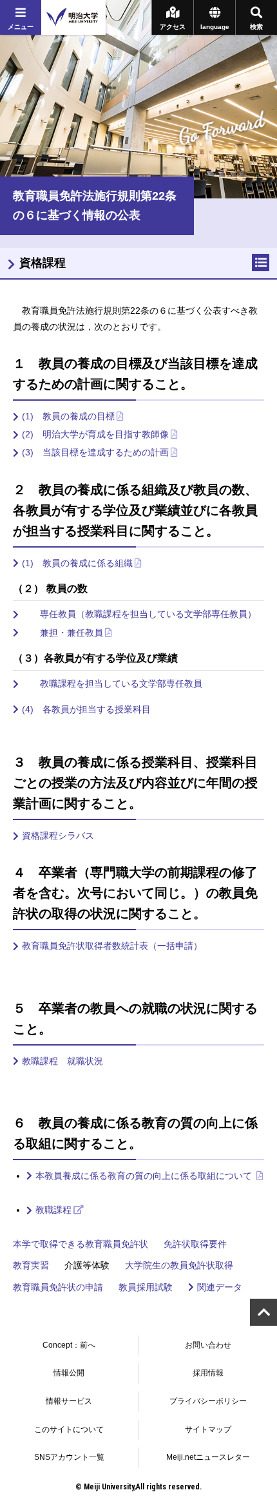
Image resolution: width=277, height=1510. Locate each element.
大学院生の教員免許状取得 (179, 1265)
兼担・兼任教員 (62, 632)
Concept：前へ (69, 1345)
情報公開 (68, 1372)
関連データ (219, 1287)
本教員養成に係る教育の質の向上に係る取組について (144, 1176)
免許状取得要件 (195, 1244)
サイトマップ (208, 1429)
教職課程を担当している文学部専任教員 (112, 683)
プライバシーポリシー (208, 1401)
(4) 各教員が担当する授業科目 (86, 709)
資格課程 (42, 262)
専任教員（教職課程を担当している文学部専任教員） (139, 614)
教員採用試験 (146, 1287)
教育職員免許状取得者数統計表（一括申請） (112, 946)
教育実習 (31, 1265)
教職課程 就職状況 (62, 1061)
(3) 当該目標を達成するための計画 (95, 452)
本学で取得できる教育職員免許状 (80, 1244)
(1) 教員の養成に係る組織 (77, 563)
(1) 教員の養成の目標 (68, 416)
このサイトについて (69, 1429)
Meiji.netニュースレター (208, 1457)
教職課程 (53, 1210)
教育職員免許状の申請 (58, 1287)
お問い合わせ (208, 1345)
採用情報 (208, 1372)
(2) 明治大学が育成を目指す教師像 (95, 434)
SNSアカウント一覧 (69, 1457)
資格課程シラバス (58, 835)
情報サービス (69, 1401)
